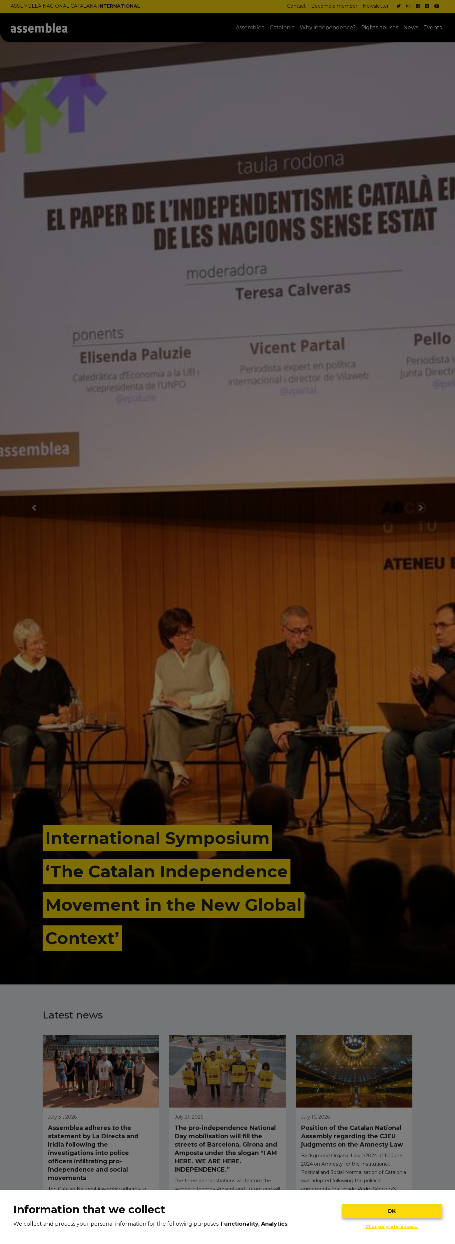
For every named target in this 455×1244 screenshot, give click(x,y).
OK (391, 1211)
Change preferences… (391, 1226)
